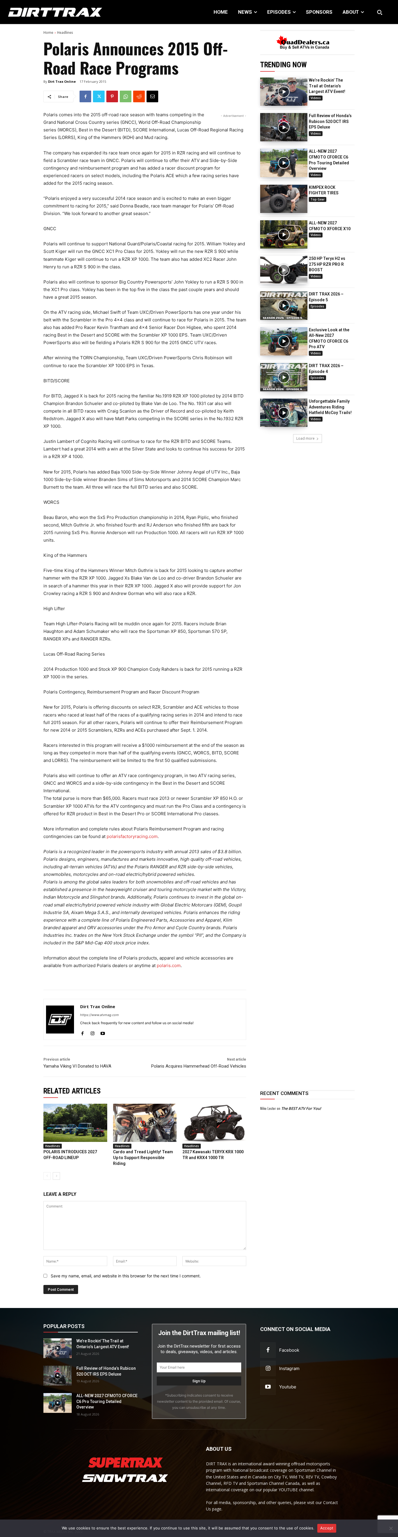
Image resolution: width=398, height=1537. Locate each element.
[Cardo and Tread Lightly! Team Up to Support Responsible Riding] (145, 1123)
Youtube (287, 1387)
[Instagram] (92, 1032)
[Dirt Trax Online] (60, 1019)
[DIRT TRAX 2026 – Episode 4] (283, 377)
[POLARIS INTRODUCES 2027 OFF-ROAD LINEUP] (75, 1123)
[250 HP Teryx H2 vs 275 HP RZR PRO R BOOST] (283, 270)
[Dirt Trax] (41, 12)
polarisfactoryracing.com (132, 836)
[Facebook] (85, 96)
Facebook (289, 1350)
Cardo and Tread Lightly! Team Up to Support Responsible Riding (143, 1157)
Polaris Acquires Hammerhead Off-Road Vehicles (198, 1066)
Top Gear (318, 199)
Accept (327, 1528)
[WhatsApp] (125, 96)
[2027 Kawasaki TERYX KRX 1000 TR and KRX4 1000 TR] (214, 1123)
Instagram (289, 1368)
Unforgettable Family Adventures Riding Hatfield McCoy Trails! (330, 407)
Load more (305, 438)
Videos (316, 98)
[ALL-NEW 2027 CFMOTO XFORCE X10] (283, 234)
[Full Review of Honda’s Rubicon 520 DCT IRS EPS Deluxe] (283, 127)
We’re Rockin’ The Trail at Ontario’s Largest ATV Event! (327, 86)
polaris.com (169, 965)
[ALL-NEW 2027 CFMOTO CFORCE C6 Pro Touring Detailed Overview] (283, 163)
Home (48, 32)
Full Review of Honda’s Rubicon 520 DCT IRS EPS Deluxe (330, 121)
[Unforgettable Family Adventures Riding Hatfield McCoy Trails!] (283, 413)
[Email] (152, 96)
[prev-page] (47, 1176)
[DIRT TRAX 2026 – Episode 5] (283, 305)
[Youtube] (103, 1032)
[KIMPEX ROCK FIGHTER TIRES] (283, 199)
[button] (380, 12)
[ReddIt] (139, 96)
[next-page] (56, 1176)
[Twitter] (99, 96)
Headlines (65, 32)
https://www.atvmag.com (99, 1015)
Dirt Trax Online (62, 81)
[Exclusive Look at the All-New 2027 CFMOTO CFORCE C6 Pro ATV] (283, 341)
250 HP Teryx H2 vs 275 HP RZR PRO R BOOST (327, 264)
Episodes (317, 306)
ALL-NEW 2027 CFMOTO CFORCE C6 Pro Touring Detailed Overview (107, 1401)
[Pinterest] (112, 96)
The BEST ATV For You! (301, 1108)
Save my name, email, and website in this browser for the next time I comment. (126, 1275)
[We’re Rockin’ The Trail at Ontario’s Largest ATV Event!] (283, 92)
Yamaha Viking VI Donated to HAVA (77, 1066)
